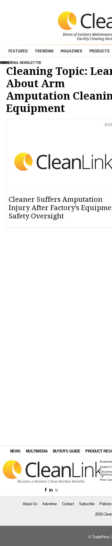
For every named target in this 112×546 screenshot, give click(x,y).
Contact (68, 504)
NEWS (15, 451)
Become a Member (32, 482)
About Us (30, 504)
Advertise (49, 504)
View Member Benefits (67, 482)
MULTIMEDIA (37, 451)
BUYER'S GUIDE (66, 451)
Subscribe (86, 504)
